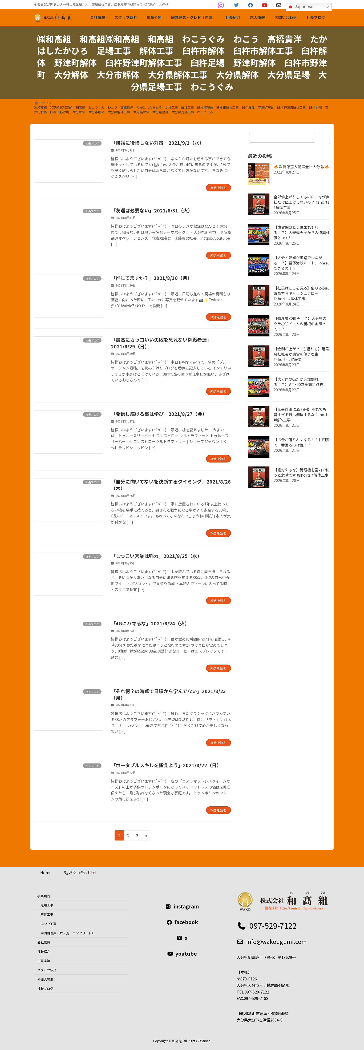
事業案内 (43, 896)
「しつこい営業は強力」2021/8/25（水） (156, 555)
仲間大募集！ (46, 979)
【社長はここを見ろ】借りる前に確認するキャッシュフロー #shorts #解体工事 (302, 293)
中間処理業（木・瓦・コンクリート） (68, 933)
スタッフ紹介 (46, 970)
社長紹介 (43, 951)
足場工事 (47, 905)
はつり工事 (48, 923)
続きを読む (219, 187)
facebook (186, 922)
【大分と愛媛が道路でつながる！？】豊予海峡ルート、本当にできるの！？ (302, 263)
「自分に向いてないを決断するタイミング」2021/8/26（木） (171, 485)
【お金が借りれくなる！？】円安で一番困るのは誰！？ (302, 442)
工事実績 (43, 960)
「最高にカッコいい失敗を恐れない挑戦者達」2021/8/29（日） (161, 343)
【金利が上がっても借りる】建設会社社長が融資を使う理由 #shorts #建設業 (301, 354)
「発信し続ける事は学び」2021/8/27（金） (159, 413)
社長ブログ (45, 988)
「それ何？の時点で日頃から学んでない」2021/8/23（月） (168, 694)
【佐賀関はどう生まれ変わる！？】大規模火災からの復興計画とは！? (302, 232)
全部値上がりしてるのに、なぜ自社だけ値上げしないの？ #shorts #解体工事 (302, 202)
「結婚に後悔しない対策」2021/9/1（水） (157, 142)
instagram (186, 906)
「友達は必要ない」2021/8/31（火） (152, 210)
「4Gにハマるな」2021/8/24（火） (150, 623)
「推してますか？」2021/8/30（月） (151, 277)
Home (45, 872)
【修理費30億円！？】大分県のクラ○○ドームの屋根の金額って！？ (300, 324)
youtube (186, 953)
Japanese (303, 6)
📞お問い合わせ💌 (80, 872)
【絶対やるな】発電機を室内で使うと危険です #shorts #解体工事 (302, 472)
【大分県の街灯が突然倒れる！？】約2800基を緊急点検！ (300, 381)
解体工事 (47, 914)
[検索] (323, 138)
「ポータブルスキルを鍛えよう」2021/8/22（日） (166, 765)
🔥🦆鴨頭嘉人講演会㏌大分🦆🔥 (301, 166)
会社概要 (43, 942)
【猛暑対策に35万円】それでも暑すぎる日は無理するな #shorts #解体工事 (301, 415)
